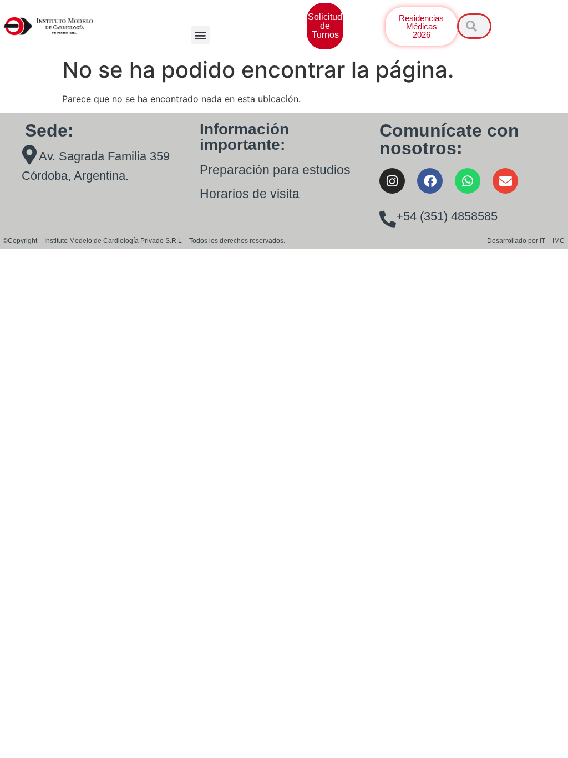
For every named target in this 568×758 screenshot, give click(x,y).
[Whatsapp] (467, 181)
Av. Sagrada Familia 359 (104, 156)
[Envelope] (505, 181)
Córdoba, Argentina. (75, 176)
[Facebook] (430, 181)
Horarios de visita (250, 193)
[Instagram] (392, 181)
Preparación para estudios (275, 170)
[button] (200, 35)
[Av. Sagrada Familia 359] (29, 154)
